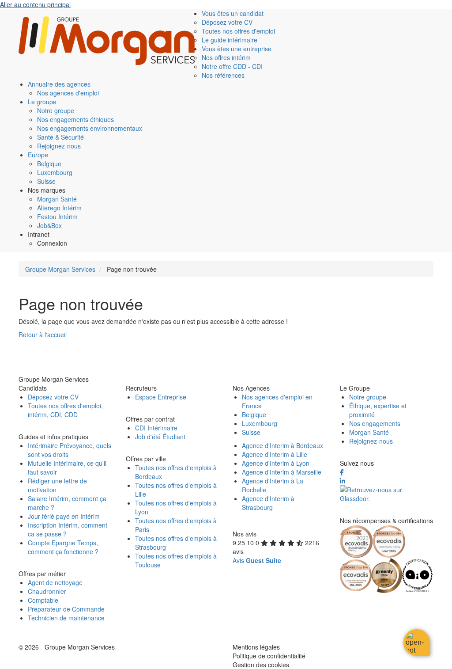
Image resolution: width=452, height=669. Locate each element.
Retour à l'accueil (43, 334)
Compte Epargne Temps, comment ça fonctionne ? (63, 547)
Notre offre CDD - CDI (232, 66)
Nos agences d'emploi (68, 92)
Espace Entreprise (160, 396)
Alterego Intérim (59, 207)
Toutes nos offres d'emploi (238, 31)
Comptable (43, 600)
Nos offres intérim (226, 57)
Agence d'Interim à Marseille (281, 472)
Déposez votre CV (227, 22)
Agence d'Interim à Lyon (275, 463)
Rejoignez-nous (59, 145)
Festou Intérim (57, 216)
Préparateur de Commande (66, 608)
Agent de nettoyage (55, 582)
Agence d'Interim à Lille (274, 454)
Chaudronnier (47, 591)
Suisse (46, 181)
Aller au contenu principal (35, 4)
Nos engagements (374, 423)
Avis (257, 560)
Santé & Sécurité (60, 137)
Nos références (223, 75)
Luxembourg (54, 172)
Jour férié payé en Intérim (64, 516)
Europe (38, 154)
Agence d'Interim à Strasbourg (268, 503)
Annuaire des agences (59, 84)
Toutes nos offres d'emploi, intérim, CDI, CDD (65, 410)
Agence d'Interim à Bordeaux (282, 445)
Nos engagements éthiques (75, 119)
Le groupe (42, 101)
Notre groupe (55, 110)
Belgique (49, 163)
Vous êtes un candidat (233, 13)
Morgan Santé (57, 198)
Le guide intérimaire (229, 39)
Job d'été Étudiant (160, 436)
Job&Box (49, 225)
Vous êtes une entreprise (236, 48)
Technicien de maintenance (66, 617)
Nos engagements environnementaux (89, 128)
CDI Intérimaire (156, 427)
